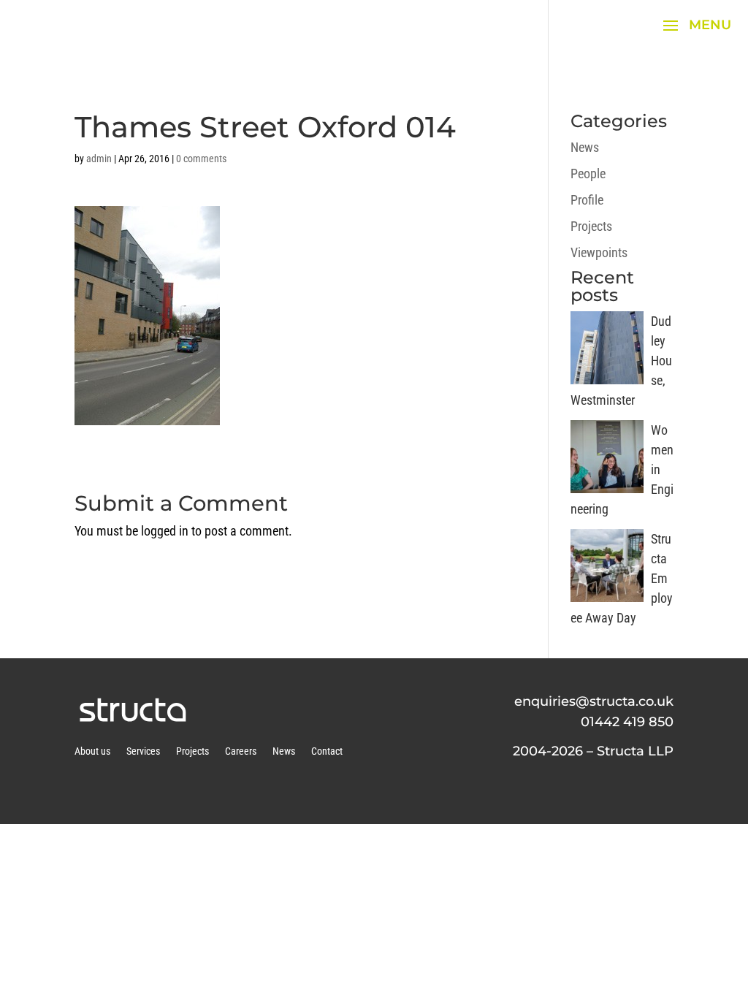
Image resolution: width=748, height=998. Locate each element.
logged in (164, 530)
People (588, 173)
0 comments (201, 158)
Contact (327, 751)
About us (92, 751)
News (584, 147)
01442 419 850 (627, 722)
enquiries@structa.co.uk (593, 701)
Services (143, 751)
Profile (586, 199)
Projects (591, 226)
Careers (240, 751)
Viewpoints (598, 252)
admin (99, 158)
